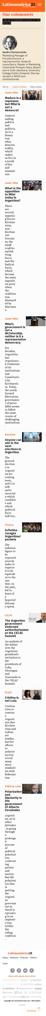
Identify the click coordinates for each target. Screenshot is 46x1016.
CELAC (8, 615)
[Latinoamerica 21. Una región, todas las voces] (20, 953)
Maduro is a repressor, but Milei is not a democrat (13, 104)
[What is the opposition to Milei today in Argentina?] (32, 185)
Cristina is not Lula (12, 699)
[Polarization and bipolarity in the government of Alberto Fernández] (32, 789)
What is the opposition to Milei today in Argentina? (13, 194)
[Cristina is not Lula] (32, 695)
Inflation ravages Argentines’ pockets (13, 534)
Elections (10, 434)
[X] (31, 970)
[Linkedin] (25, 970)
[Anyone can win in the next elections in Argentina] (32, 437)
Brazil (8, 692)
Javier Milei (11, 92)
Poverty (9, 525)
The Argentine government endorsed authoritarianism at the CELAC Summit (17, 628)
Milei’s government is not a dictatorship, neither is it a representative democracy (15, 333)
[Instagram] (19, 970)
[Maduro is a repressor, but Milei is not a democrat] (32, 95)
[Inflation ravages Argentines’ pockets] (32, 527)
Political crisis (13, 786)
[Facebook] (12, 970)
